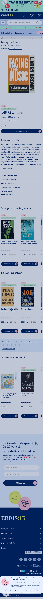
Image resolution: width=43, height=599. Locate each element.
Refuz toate (13, 590)
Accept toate (29, 590)
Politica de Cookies (18, 586)
